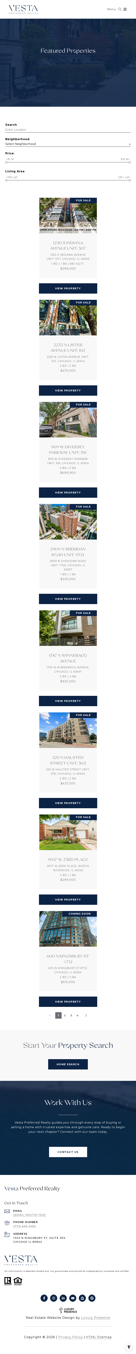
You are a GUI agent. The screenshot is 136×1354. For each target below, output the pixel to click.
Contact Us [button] (68, 1152)
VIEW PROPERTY (68, 288)
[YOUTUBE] (72, 1298)
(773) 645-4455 (24, 1226)
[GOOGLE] (91, 1298)
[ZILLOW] (82, 1298)
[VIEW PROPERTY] (68, 285)
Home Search (68, 1064)
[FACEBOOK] (44, 1298)
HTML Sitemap (99, 1337)
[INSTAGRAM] (53, 1298)
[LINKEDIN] (63, 1298)
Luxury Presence (95, 1318)
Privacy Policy (70, 1337)
